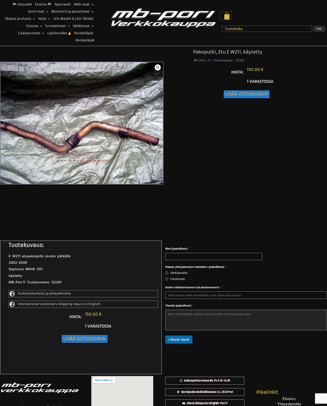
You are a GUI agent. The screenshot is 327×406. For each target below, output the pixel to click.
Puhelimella (177, 279)
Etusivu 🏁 (43, 4)
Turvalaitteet (55, 26)
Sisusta (32, 26)
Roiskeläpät (84, 33)
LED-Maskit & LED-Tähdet (73, 19)
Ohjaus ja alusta (18, 19)
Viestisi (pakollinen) (179, 305)
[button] (158, 67)
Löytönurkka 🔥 (59, 33)
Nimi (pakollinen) (177, 248)
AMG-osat (82, 4)
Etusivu (289, 398)
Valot (42, 19)
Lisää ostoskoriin (246, 94)
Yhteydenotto (289, 403)
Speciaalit (62, 4)
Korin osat (36, 11)
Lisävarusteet (29, 33)
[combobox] (267, 29)
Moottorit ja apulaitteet (70, 11)
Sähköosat (81, 26)
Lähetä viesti (179, 340)
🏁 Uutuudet (22, 4)
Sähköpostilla (179, 272)
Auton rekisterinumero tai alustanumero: (193, 287)
